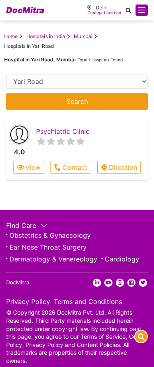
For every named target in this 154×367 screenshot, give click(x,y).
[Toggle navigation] (142, 10)
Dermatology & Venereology (53, 259)
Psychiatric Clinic (63, 131)
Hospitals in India (45, 36)
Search (77, 101)
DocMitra (25, 10)
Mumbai (83, 36)
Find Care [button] (22, 225)
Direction (123, 167)
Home (11, 36)
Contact (74, 167)
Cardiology (122, 259)
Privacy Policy (28, 301)
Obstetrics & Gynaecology (50, 235)
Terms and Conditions (88, 301)
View (33, 167)
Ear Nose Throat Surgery (48, 247)
